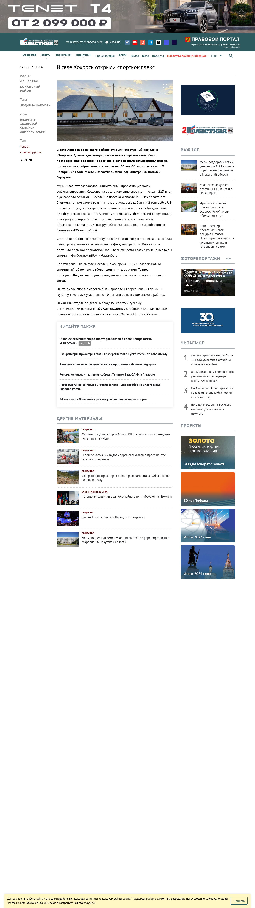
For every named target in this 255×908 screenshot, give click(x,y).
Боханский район (30, 88)
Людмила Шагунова (35, 105)
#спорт (24, 146)
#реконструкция (31, 152)
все (228, 258)
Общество (29, 81)
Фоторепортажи (200, 258)
